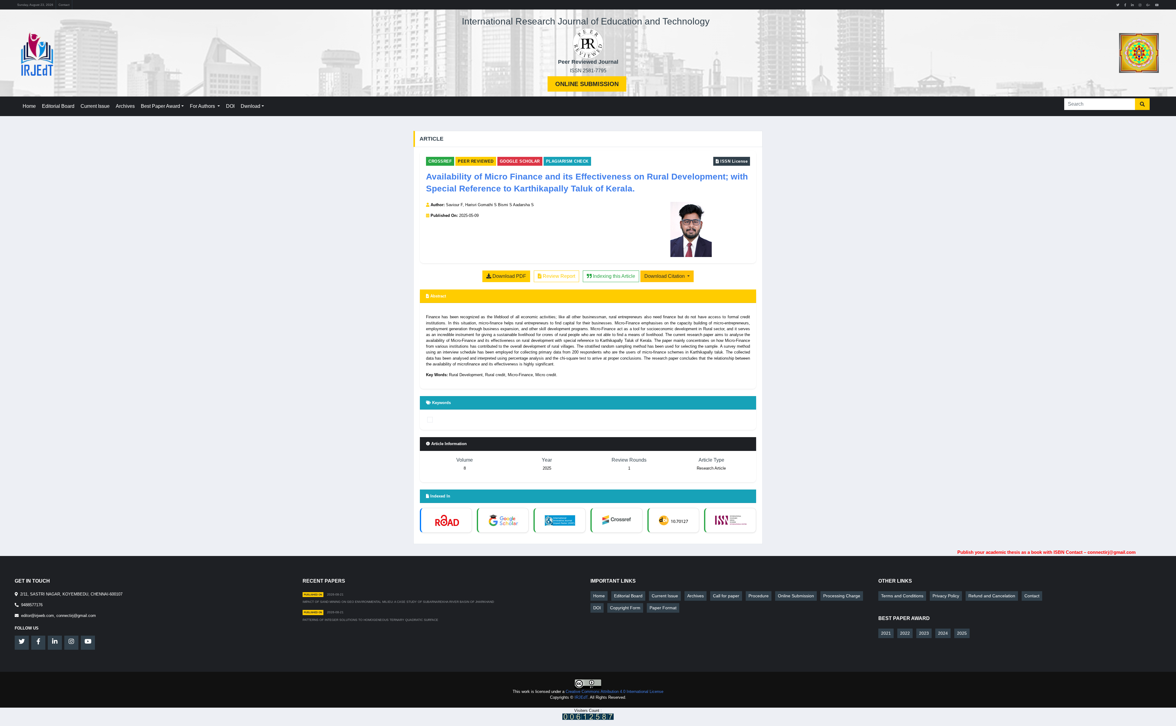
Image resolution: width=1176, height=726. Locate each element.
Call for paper (726, 595)
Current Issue (95, 106)
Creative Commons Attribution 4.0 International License (614, 691)
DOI (230, 106)
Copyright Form (625, 607)
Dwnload (250, 106)
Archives (125, 106)
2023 (924, 633)
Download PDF (508, 276)
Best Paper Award (160, 106)
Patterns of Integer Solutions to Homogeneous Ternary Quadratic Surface (370, 620)
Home (29, 106)
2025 (962, 633)
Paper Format (663, 607)
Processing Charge (841, 595)
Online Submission (587, 84)
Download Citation (665, 276)
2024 (943, 633)
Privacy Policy (946, 595)
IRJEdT (581, 697)
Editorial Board (58, 106)
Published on (313, 594)
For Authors (203, 106)
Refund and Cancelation (991, 595)
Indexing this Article (613, 276)
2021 (886, 633)
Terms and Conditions (902, 595)
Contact (64, 4)
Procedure (758, 595)
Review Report (558, 276)
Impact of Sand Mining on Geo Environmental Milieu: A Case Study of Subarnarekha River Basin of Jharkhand (398, 601)
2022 (905, 633)
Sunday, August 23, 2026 (35, 4)
